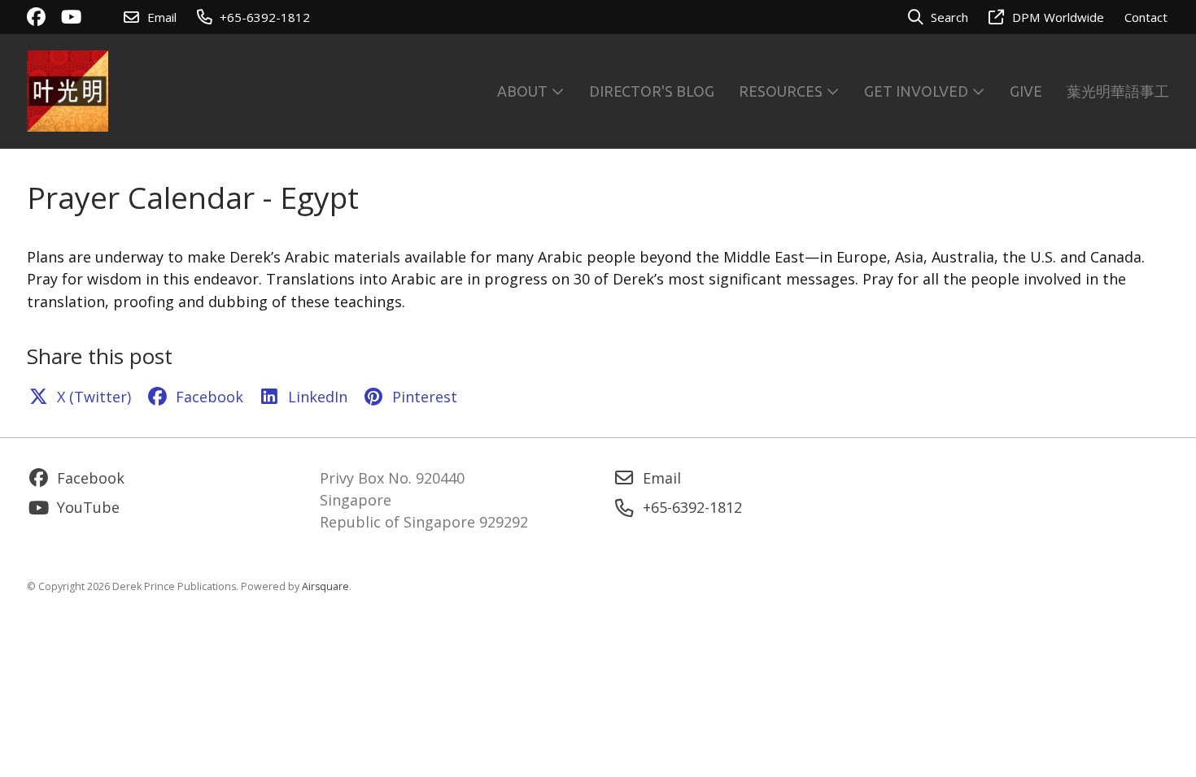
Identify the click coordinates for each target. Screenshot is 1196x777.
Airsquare (325, 586)
